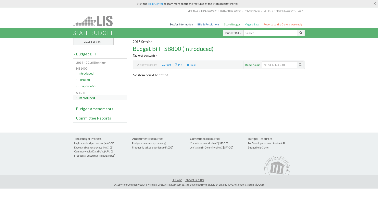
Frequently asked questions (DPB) (93, 155)
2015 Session (92, 41)
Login (301, 11)
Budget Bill (232, 33)
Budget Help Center (259, 147)
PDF (180, 64)
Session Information (181, 24)
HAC (215, 143)
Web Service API (276, 143)
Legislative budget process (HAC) (92, 143)
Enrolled (84, 79)
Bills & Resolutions (208, 24)
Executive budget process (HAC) (91, 147)
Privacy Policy (252, 11)
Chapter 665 (87, 86)
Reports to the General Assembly (282, 24)
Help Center (155, 3)
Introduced (86, 73)
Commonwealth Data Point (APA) (92, 151)
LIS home (268, 11)
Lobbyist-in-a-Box (194, 179)
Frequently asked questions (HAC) (151, 147)
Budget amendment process (147, 143)
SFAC (222, 143)
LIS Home (177, 179)
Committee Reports (93, 118)
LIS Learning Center (230, 11)
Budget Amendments (94, 108)
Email (192, 64)
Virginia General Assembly (202, 11)
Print (168, 64)
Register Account (285, 11)
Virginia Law (252, 24)
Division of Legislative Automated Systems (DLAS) (236, 184)
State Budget (232, 24)
